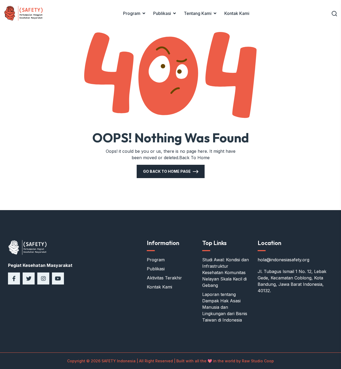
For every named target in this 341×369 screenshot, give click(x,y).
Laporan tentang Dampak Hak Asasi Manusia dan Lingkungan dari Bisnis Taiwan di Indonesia (224, 307)
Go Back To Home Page (167, 171)
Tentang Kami (198, 13)
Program (131, 13)
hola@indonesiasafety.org (283, 259)
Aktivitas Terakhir (164, 277)
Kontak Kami (236, 13)
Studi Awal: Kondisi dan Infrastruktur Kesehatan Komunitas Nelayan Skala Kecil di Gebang (225, 272)
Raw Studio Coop (258, 361)
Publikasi (162, 13)
